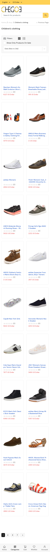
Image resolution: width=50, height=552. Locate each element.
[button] (19, 38)
